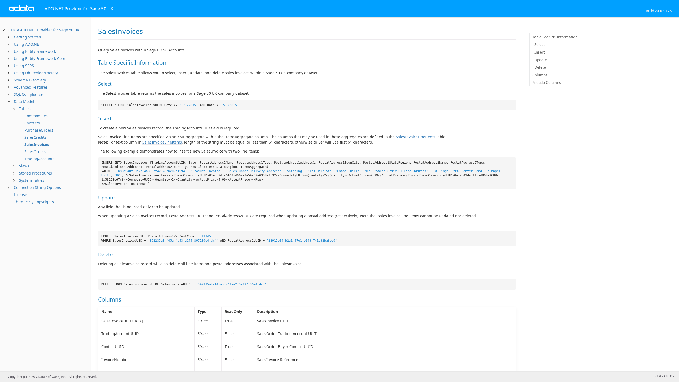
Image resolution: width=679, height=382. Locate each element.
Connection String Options (37, 187)
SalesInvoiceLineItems (415, 136)
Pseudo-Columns (546, 82)
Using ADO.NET (27, 44)
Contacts (32, 122)
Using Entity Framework (35, 51)
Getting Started (27, 37)
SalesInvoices (36, 144)
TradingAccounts (39, 158)
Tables (25, 108)
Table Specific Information (554, 37)
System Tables (31, 180)
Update (540, 59)
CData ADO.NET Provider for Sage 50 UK (43, 29)
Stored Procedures (35, 173)
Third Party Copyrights (34, 201)
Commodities (36, 115)
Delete (540, 67)
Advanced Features (31, 87)
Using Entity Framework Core (39, 58)
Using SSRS (24, 65)
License (20, 194)
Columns (539, 74)
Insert (539, 52)
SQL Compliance (28, 94)
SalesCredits (35, 137)
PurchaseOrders (38, 130)
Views (24, 165)
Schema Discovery (30, 80)
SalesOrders (35, 151)
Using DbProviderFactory (36, 72)
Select (539, 44)
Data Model (24, 101)
